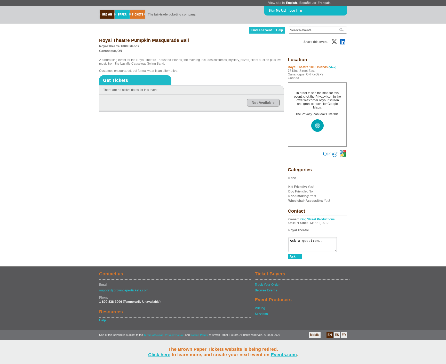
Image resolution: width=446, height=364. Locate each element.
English (291, 3)
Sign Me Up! (277, 10)
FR (344, 335)
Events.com (284, 354)
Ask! (293, 256)
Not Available (263, 102)
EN (330, 335)
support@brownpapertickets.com (123, 290)
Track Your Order (267, 284)
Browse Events (266, 290)
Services (261, 314)
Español (305, 3)
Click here (159, 354)
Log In (294, 10)
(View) (332, 67)
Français (324, 3)
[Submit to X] (334, 41)
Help (279, 30)
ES (337, 335)
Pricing (260, 308)
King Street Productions (317, 219)
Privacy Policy (174, 335)
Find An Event (261, 30)
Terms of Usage (153, 335)
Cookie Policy (199, 335)
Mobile (315, 335)
